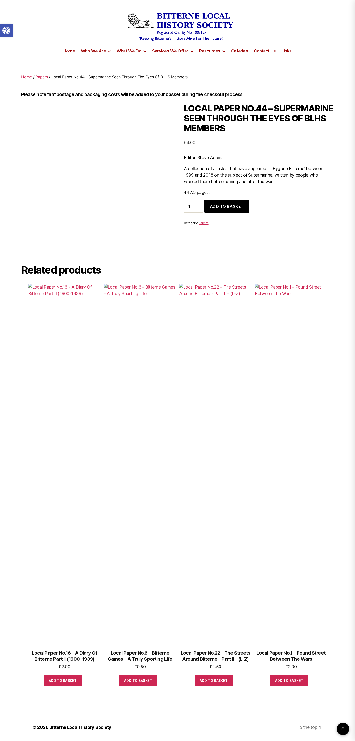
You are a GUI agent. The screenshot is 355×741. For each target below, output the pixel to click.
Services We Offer (170, 50)
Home (69, 50)
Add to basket (227, 206)
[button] (6, 30)
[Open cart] (343, 729)
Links (287, 50)
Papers (42, 76)
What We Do (129, 50)
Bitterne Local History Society (80, 727)
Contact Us (265, 50)
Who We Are (93, 50)
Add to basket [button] (63, 680)
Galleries (239, 50)
